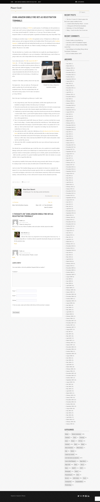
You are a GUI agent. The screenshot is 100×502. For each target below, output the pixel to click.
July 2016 (68, 175)
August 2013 (69, 228)
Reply (13, 229)
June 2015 (68, 204)
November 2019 (70, 105)
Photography (67, 471)
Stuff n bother (76, 478)
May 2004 (68, 415)
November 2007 (70, 323)
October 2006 (69, 351)
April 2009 (68, 285)
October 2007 (69, 325)
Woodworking (68, 485)
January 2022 (69, 85)
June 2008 (68, 307)
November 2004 (70, 402)
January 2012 (69, 235)
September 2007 (70, 327)
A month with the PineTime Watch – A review (77, 23)
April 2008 (68, 312)
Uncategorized (68, 481)
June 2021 (68, 90)
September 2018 (70, 129)
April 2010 (68, 259)
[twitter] (78, 496)
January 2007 (69, 344)
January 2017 (69, 164)
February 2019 (69, 123)
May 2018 (68, 136)
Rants (78, 474)
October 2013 (69, 226)
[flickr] (81, 496)
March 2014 (69, 215)
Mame (75, 464)
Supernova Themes (21, 496)
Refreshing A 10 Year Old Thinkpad (75, 28)
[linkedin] (88, 496)
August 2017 (69, 153)
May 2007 (68, 336)
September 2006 (70, 353)
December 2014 (70, 211)
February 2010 (69, 263)
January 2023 (69, 70)
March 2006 (69, 366)
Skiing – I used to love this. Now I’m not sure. (77, 30)
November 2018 (70, 127)
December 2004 (70, 399)
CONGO (30, 28)
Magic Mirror (83, 461)
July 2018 (68, 131)
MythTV (74, 468)
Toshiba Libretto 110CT (76, 53)
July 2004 (68, 410)
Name (14, 291)
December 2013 (70, 221)
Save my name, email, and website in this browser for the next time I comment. (32, 305)
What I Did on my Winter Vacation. (20, 205)
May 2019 (68, 116)
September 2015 (70, 197)
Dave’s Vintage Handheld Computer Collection (26, 2)
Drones (72, 441)
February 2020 (69, 101)
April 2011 (68, 239)
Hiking (82, 444)
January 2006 (69, 371)
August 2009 (69, 276)
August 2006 (69, 355)
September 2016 (70, 171)
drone (66, 441)
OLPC (81, 468)
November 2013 (70, 224)
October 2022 (69, 77)
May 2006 (68, 362)
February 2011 (69, 243)
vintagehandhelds (79, 481)
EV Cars (80, 441)
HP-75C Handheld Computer (80, 42)
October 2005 (69, 377)
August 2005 (69, 382)
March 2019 (69, 120)
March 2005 (69, 393)
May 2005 (68, 388)
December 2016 (70, 167)
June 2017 (68, 158)
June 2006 (68, 360)
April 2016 (68, 182)
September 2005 (70, 380)
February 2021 (69, 94)
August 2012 (69, 230)
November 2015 (70, 193)
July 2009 (68, 279)
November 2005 (70, 375)
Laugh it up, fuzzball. (69, 454)
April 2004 (68, 417)
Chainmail (67, 437)
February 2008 (69, 316)
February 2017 (69, 162)
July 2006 (68, 358)
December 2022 (70, 72)
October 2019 (69, 107)
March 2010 (69, 261)
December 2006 (70, 347)
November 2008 (70, 296)
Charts (74, 437)
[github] (83, 496)
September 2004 (70, 406)
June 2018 (68, 134)
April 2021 (68, 92)
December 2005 (70, 373)
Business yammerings (76, 434)
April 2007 (68, 338)
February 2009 (69, 290)
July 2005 (68, 384)
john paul (68, 44)
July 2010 (68, 252)
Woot (25, 61)
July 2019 (68, 114)
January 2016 (69, 189)
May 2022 (68, 83)
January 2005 (69, 397)
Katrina (72, 451)
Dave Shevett (17, 182)
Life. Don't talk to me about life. (72, 458)
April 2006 (68, 364)
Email (14, 295)
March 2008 (69, 314)
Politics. (76, 471)
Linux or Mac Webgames (70, 461)
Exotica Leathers (70, 40)
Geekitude (67, 444)
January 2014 (69, 219)
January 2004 (69, 424)
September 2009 (70, 274)
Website (14, 300)
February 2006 (69, 369)
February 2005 (69, 395)
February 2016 (69, 186)
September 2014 (70, 213)
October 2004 (69, 404)
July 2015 (68, 202)
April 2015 (68, 208)
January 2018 (69, 142)
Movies (82, 464)
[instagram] (86, 496)
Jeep (66, 451)
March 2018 (69, 140)
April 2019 (68, 118)
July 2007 (68, 331)
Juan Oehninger (70, 49)
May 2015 (68, 206)
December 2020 (70, 96)
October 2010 (69, 248)
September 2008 (70, 301)
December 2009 (70, 268)
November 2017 (70, 147)
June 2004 (68, 413)
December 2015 (70, 191)
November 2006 (70, 349)
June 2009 (68, 281)
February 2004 (69, 421)
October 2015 (69, 195)
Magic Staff (67, 464)
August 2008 (69, 303)
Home (12, 2)
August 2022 (69, 81)
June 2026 (68, 63)
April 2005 (68, 391)
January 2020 (69, 103)
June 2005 (68, 386)
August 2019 (69, 112)
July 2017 (68, 156)
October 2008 (69, 298)
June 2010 (68, 254)
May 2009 (68, 283)
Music (66, 468)
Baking (66, 434)
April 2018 (68, 138)
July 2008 (68, 305)
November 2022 (70, 74)
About (39, 2)
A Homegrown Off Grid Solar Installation (76, 26)
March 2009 (69, 287)
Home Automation (69, 447)
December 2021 (70, 88)
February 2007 (69, 342)
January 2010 (69, 265)
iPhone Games (80, 447)
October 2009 (69, 272)
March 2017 (69, 160)
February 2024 (69, 68)
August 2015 (69, 200)
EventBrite (30, 39)
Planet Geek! (16, 7)
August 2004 (69, 408)
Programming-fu (68, 474)
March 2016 (69, 184)
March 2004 (69, 419)
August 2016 (69, 173)
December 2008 (70, 294)
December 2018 (70, 125)
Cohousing (82, 437)
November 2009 (70, 270)
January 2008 (69, 318)
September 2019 (70, 109)
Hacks (75, 444)
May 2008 (68, 309)
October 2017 (69, 149)
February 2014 (69, 217)
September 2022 (70, 79)
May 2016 (68, 180)
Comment (15, 271)
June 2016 (68, 178)
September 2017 (70, 151)
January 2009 (69, 292)
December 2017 (70, 145)
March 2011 (69, 241)
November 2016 (70, 169)
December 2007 (70, 320)
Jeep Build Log (79, 40)
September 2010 (70, 250)
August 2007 (69, 329)
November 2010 (70, 246)
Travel (84, 478)
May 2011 (68, 237)
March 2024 (69, 66)
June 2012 (68, 232)
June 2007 (68, 333)
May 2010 (68, 257)
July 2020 (68, 98)
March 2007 (69, 340)
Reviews (67, 478)
